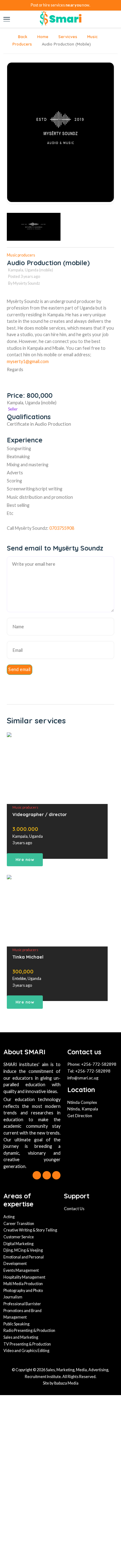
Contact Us (74, 1208)
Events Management (21, 1270)
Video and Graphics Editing (26, 1350)
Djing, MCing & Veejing (23, 1250)
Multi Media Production (23, 1283)
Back (22, 36)
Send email (19, 669)
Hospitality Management (24, 1277)
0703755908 (61, 528)
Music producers (21, 255)
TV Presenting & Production (27, 1344)
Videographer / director (39, 814)
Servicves (67, 36)
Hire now (25, 859)
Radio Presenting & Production (29, 1330)
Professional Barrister (22, 1304)
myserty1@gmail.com (28, 361)
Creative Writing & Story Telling (30, 1230)
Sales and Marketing (20, 1337)
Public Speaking (16, 1324)
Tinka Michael (27, 957)
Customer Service (18, 1237)
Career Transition (18, 1223)
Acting (9, 1216)
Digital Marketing (18, 1243)
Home (42, 36)
